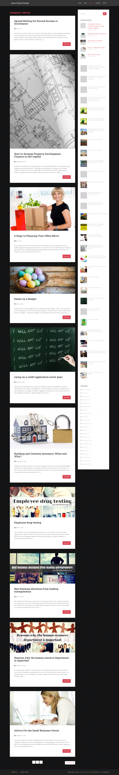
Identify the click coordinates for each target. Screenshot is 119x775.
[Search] (104, 13)
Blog (85, 3)
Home (79, 3)
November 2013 (87, 464)
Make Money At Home (93, 54)
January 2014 (86, 457)
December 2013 (86, 461)
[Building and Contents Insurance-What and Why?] (42, 428)
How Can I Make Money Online (96, 47)
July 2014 (84, 447)
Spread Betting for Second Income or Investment (36, 22)
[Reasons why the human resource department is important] (42, 637)
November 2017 (87, 406)
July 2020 (84, 393)
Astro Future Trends (20, 3)
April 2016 (85, 417)
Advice (91, 3)
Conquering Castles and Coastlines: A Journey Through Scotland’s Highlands (95, 26)
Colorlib (95, 772)
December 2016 (86, 413)
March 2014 (85, 454)
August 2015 (85, 427)
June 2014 (85, 450)
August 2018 (85, 400)
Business (98, 3)
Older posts (69, 762)
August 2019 (85, 396)
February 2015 (86, 437)
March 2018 (85, 403)
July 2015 (84, 430)
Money (105, 3)
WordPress (106, 772)
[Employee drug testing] (42, 502)
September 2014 (87, 444)
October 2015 (86, 420)
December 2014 (86, 440)
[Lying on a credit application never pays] (42, 349)
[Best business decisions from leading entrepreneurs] (42, 568)
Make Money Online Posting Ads (96, 34)
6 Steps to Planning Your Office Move (36, 235)
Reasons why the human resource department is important (41, 659)
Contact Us (14, 772)
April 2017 (85, 410)
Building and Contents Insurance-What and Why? (40, 455)
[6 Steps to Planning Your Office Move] (42, 209)
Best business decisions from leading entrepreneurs (36, 590)
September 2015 (87, 423)
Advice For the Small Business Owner (36, 730)
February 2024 (86, 389)
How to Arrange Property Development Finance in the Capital (37, 155)
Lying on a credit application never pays (38, 377)
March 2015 (85, 433)
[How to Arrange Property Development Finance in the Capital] (42, 101)
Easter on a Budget (25, 299)
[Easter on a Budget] (42, 280)
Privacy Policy (24, 772)
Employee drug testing (27, 522)
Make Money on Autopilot (94, 41)
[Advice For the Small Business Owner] (42, 708)
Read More (67, 44)
